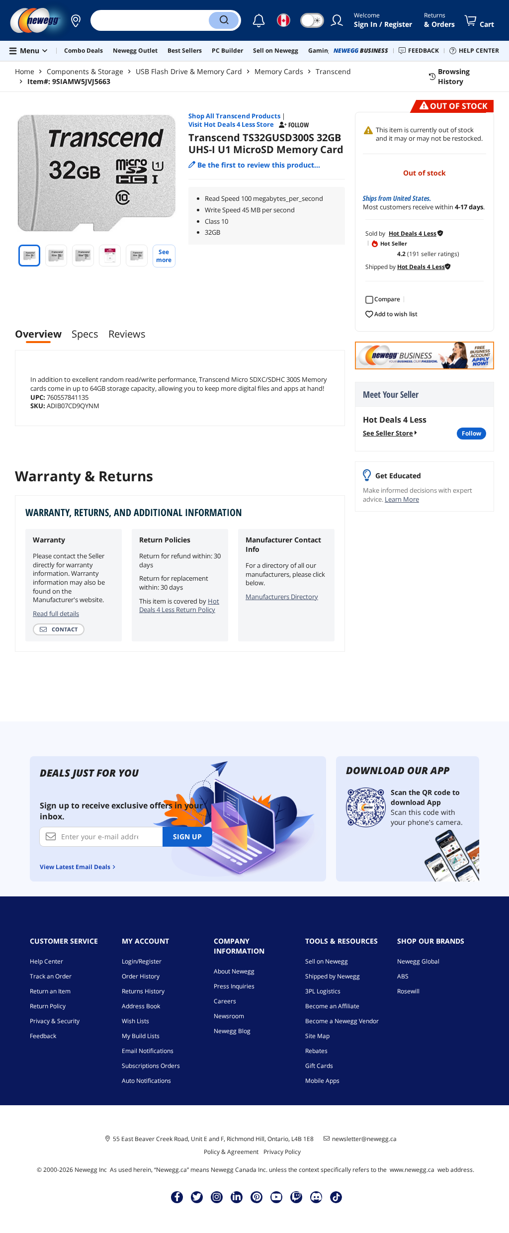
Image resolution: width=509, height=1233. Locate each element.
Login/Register (142, 961)
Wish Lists (135, 1021)
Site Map (317, 1036)
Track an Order (51, 976)
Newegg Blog (232, 1031)
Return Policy (48, 1006)
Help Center (46, 961)
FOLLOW (471, 433)
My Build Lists (141, 1036)
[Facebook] (177, 1196)
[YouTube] (276, 1196)
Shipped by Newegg (332, 976)
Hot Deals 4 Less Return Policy (179, 606)
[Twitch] (296, 1196)
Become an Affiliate (332, 1006)
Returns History (143, 991)
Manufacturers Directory (282, 596)
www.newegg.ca (412, 1169)
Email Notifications (147, 1051)
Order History (141, 976)
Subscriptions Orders (151, 1065)
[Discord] (316, 1196)
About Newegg (234, 971)
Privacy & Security (55, 1021)
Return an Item (50, 991)
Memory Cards (278, 71)
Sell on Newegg (326, 961)
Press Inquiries (234, 986)
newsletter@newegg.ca (364, 1139)
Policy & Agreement (231, 1151)
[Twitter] (196, 1196)
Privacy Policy (282, 1151)
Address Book (141, 1006)
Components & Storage (85, 71)
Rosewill (408, 991)
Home (24, 71)
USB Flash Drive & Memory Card (189, 71)
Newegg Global (418, 961)
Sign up (187, 836)
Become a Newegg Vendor (342, 1021)
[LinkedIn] (237, 1196)
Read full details (56, 613)
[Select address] (75, 20)
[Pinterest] (257, 1196)
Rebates (316, 1051)
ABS (403, 976)
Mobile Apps (322, 1080)
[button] (75, 20)
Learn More (402, 499)
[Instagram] (217, 1196)
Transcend (333, 71)
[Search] (224, 20)
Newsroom (229, 1016)
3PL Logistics (322, 991)
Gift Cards (319, 1065)
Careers (225, 1001)
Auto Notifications (146, 1080)
